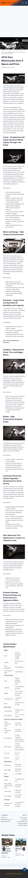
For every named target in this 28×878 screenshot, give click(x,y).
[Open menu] (26, 3)
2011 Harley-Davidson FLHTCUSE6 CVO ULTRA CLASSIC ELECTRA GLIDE (22, 820)
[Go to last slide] (4, 849)
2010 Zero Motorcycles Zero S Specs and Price (6, 818)
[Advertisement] (14, 20)
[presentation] (7, 842)
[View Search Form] (22, 3)
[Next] (24, 849)
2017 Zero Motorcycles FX (19, 849)
